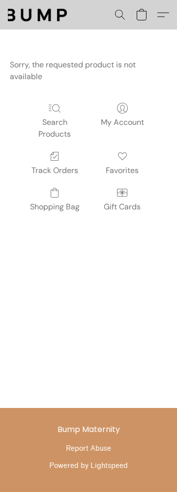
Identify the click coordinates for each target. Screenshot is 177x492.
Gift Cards (122, 207)
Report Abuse (88, 448)
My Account (122, 122)
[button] (120, 15)
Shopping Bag (55, 207)
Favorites (122, 170)
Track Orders (54, 170)
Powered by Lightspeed (88, 466)
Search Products (54, 128)
